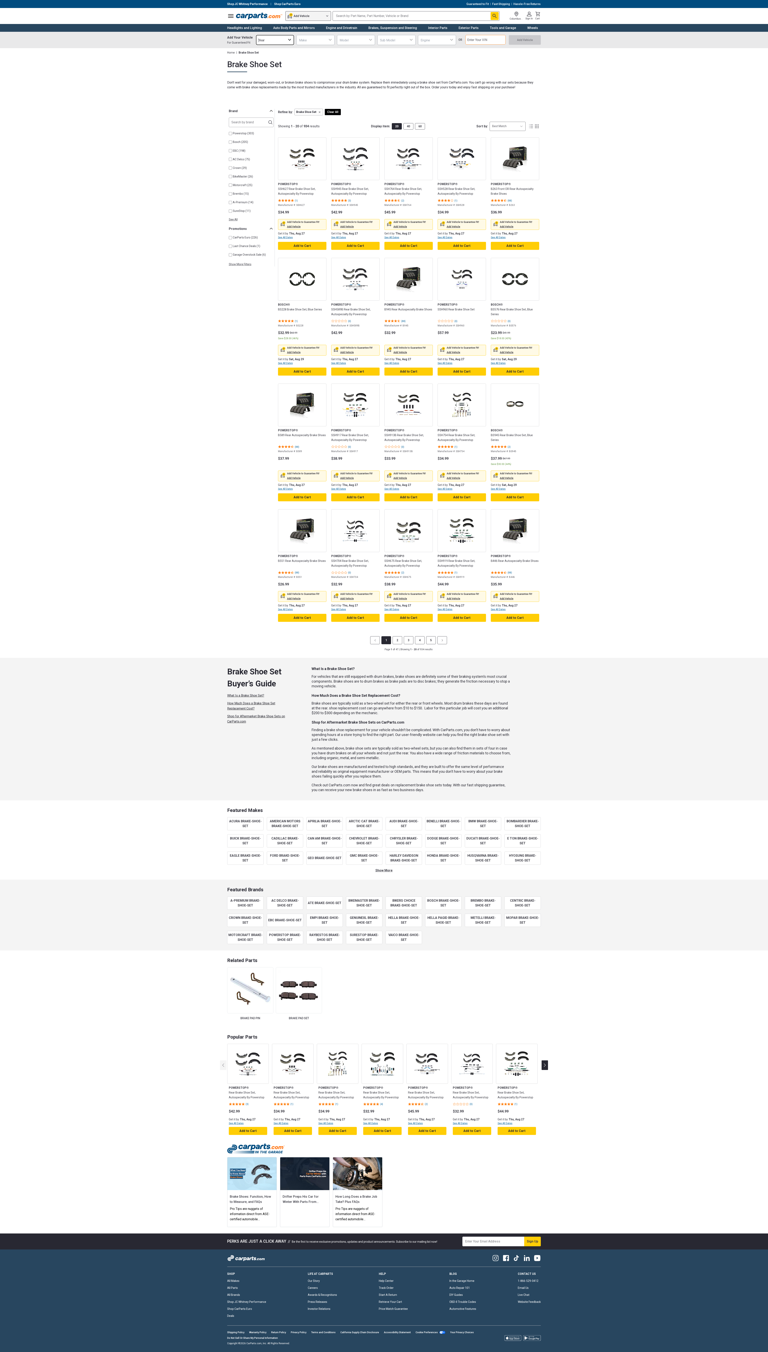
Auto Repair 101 (459, 1287)
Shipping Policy (235, 1332)
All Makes (233, 1280)
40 (408, 126)
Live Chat (523, 1294)
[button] (308, 112)
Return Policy (278, 1332)
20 (396, 126)
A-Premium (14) (243, 202)
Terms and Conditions (323, 1332)
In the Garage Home (461, 1280)
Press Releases (317, 1301)
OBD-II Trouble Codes (462, 1301)
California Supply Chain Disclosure (359, 1332)
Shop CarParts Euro (239, 1308)
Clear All (332, 112)
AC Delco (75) (241, 159)
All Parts (232, 1287)
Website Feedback (529, 1301)
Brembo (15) (241, 193)
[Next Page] (442, 640)
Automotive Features (462, 1308)
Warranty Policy (257, 1332)
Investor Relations (319, 1308)
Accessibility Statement (397, 1332)
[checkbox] (230, 133)
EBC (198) (239, 150)
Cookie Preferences (427, 1332)
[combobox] (275, 40)
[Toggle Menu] (230, 16)
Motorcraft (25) (242, 185)
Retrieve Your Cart (390, 1301)
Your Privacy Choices (462, 1332)
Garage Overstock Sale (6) (249, 254)
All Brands (233, 1294)
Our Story (314, 1280)
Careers (313, 1287)
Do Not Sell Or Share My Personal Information (252, 1338)
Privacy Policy (298, 1332)
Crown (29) (240, 167)
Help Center (386, 1280)
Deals (230, 1315)
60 (420, 126)
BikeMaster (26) (243, 176)
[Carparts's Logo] (259, 16)
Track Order (386, 1287)
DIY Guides (456, 1294)
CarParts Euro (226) (245, 237)
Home (231, 52)
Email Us (523, 1287)
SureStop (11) (242, 210)
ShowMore (384, 870)
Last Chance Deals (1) (246, 246)
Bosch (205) (240, 142)
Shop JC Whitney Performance (246, 1301)
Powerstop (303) (243, 133)
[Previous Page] (375, 640)
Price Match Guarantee (393, 1308)
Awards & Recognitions (322, 1294)
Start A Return (388, 1294)
